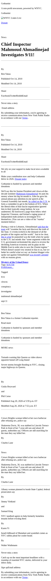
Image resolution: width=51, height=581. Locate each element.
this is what (6, 237)
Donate (4, 23)
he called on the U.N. (38, 201)
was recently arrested (39, 255)
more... (10, 267)
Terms (25, 118)
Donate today (21, 179)
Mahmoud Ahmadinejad (27, 194)
